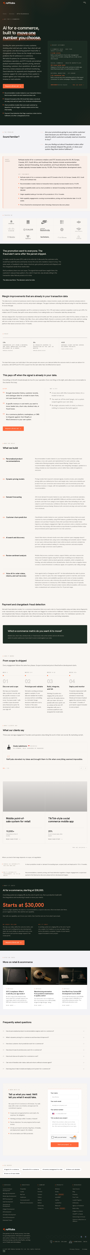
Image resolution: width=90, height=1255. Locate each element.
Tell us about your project (59, 1118)
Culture (40, 1197)
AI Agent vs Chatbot (78, 1211)
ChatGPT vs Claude (78, 1214)
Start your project (63, 1144)
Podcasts (75, 1194)
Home (5, 14)
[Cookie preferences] (4, 1251)
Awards (40, 1200)
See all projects (79, 847)
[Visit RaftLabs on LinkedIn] (47, 1236)
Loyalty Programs (77, 1200)
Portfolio (40, 1191)
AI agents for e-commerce (11, 1169)
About (39, 1189)
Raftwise (57, 1189)
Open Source (76, 1189)
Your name (54, 1093)
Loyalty (22, 1191)
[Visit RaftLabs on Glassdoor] (77, 1236)
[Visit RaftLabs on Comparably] (81, 1236)
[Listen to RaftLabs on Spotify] (56, 1236)
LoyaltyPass (58, 1203)
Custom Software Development (7, 1189)
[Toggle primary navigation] (85, 2)
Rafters (40, 1203)
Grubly (57, 1191)
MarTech (22, 1194)
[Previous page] (81, 768)
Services (11, 14)
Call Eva (57, 1200)
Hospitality (23, 1189)
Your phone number (57, 1110)
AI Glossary (76, 1203)
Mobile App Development (9, 1196)
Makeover (57, 1205)
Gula (56, 1194)
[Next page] (85, 768)
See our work (77, 84)
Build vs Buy (76, 1208)
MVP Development (8, 1199)
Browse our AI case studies (12, 1173)
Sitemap (84, 1249)
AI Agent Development (9, 1209)
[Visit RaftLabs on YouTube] (51, 1236)
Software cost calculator (73, 1169)
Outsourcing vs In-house (79, 1217)
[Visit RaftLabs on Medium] (68, 1236)
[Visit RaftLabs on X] (60, 1236)
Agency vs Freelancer (78, 1205)
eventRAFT (58, 1197)
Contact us (40, 1208)
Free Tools (75, 1197)
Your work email (56, 1101)
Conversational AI (24, 1200)
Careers (40, 1194)
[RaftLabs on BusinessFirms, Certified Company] (85, 1236)
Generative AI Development (6, 1205)
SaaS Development (8, 1202)
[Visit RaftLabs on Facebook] (73, 1236)
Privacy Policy (74, 1249)
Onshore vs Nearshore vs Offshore (79, 1220)
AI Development (7, 1212)
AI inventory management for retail (52, 1169)
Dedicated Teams (7, 1220)
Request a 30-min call (12, 86)
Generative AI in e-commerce (31, 1169)
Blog (74, 1191)
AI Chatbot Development (9, 1214)
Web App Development (9, 1193)
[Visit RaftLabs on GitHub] (64, 1236)
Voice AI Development (9, 1217)
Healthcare (23, 1197)
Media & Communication (26, 1203)
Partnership (41, 1205)
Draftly (57, 1208)
